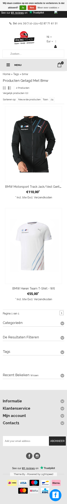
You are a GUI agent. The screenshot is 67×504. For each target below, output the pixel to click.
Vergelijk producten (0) (15, 93)
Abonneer (57, 440)
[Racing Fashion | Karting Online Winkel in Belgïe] (24, 38)
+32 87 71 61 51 (48, 23)
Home (6, 74)
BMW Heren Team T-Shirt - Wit (33, 288)
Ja (23, 7)
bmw (25, 74)
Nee (32, 7)
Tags (16, 74)
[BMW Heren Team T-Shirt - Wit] (33, 246)
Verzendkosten (43, 197)
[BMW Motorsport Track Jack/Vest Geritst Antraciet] (33, 144)
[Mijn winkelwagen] (59, 65)
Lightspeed (47, 474)
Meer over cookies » (48, 7)
